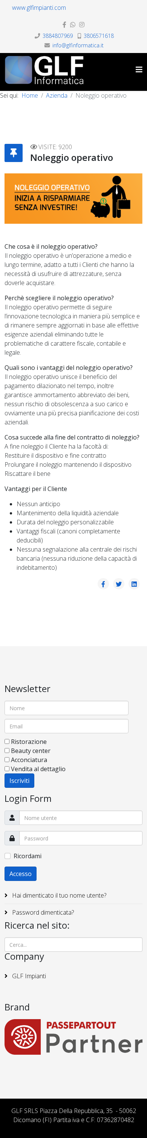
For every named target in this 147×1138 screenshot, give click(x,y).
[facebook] (64, 24)
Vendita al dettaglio (38, 769)
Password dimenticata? (42, 912)
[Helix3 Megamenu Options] (139, 69)
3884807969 (58, 35)
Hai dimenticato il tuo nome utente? (58, 895)
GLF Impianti (28, 976)
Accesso (20, 874)
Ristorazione (29, 741)
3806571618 (99, 35)
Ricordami (27, 856)
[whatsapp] (72, 24)
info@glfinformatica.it (78, 45)
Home (29, 95)
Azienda (56, 95)
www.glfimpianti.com (39, 7)
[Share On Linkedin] (134, 583)
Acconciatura (29, 760)
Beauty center (31, 751)
